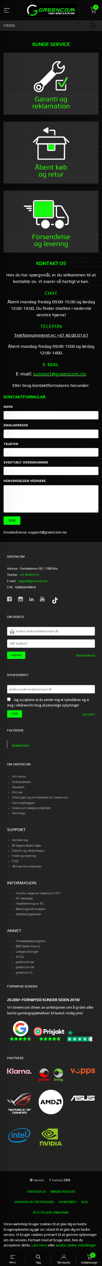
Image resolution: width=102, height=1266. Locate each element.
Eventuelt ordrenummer (26, 462)
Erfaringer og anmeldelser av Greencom (40, 797)
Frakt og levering (24, 856)
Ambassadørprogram (31, 941)
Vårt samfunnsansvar (27, 866)
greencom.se (25, 962)
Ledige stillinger (27, 952)
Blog (84, 1202)
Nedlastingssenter (28, 914)
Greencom (20, 745)
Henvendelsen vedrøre (25, 481)
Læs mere (88, 714)
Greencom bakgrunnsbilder (31, 808)
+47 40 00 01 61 (29, 574)
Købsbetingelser (63, 1191)
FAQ (15, 861)
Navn (8, 407)
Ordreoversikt (21, 782)
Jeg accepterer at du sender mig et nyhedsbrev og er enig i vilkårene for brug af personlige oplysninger (48, 702)
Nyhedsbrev (68, 1202)
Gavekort (18, 787)
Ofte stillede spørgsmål (51, 1212)
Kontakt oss (20, 840)
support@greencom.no (59, 374)
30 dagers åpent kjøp (26, 845)
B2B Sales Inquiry (28, 946)
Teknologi (18, 813)
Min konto (19, 776)
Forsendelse (36, 1191)
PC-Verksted (24, 898)
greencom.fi (24, 972)
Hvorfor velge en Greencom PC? (38, 893)
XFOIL (20, 957)
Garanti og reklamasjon (28, 851)
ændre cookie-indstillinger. (76, 1245)
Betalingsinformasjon (31, 909)
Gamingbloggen (23, 803)
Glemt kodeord (85, 655)
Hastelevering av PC (30, 903)
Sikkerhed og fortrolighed (34, 1202)
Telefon (11, 444)
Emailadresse (16, 425)
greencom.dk (25, 967)
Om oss (17, 792)
